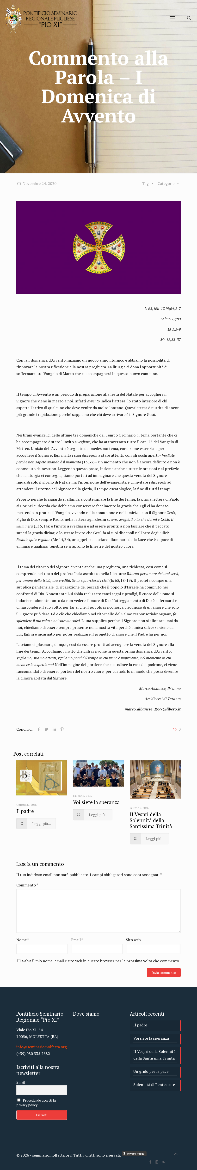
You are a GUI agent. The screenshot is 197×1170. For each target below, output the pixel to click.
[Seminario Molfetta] (42, 18)
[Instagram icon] (156, 1161)
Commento (27, 885)
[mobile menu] (172, 18)
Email (77, 939)
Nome (22, 939)
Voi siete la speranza (96, 802)
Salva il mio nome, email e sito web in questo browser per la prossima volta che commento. (101, 961)
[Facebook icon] (150, 1161)
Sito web (133, 939)
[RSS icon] (163, 1161)
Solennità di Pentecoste (154, 1084)
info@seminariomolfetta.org (41, 1046)
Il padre (25, 811)
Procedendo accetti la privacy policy (36, 1102)
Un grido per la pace (150, 1071)
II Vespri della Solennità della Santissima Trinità (151, 820)
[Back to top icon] (176, 1154)
